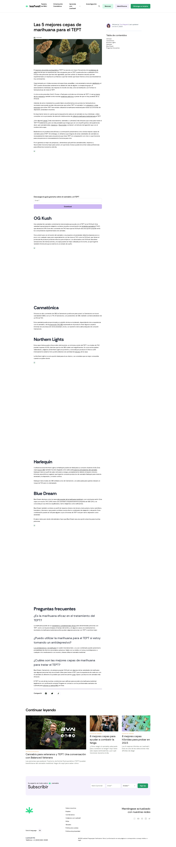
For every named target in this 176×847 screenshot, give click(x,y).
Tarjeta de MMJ (44, 5)
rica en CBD (41, 470)
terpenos (54, 125)
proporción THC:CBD (56, 324)
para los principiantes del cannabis (85, 470)
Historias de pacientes (32, 751)
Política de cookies (72, 828)
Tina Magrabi (124, 24)
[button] (58, 693)
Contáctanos (70, 815)
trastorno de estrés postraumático (47, 70)
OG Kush (109, 39)
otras (74, 675)
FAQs (67, 821)
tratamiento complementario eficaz (64, 626)
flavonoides (63, 125)
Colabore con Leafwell (73, 818)
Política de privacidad (73, 831)
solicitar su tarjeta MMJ (50, 685)
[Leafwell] (33, 6)
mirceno (77, 352)
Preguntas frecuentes (113, 48)
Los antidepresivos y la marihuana (45, 648)
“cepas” (45, 121)
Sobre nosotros (71, 808)
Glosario (68, 825)
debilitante (96, 83)
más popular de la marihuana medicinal (70, 499)
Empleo (68, 811)
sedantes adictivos (67, 96)
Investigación (91, 4)
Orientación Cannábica (58, 5)
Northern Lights (111, 42)
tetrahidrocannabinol (88, 226)
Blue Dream (109, 46)
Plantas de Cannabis (96, 733)
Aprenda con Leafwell (72, 6)
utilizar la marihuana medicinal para (84, 116)
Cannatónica (110, 40)
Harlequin (109, 44)
